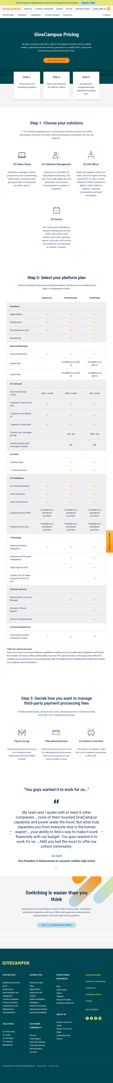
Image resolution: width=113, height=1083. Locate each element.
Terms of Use (53, 1066)
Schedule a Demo (82, 9)
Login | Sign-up (99, 9)
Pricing (69, 9)
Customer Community (44, 9)
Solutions (22, 15)
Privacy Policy (42, 1066)
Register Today (88, 3)
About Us (28, 9)
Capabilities (35, 15)
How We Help (8, 15)
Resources (67, 15)
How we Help (9, 974)
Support (59, 9)
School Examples (52, 15)
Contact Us (91, 987)
